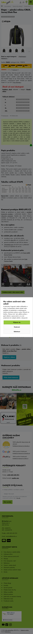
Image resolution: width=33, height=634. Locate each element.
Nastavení (17, 327)
